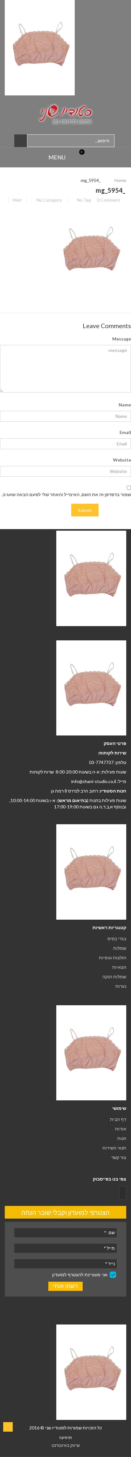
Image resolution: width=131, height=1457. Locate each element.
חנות (121, 1138)
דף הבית (118, 1119)
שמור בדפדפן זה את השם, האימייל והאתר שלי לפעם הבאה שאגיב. (66, 494)
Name (125, 404)
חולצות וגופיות (112, 957)
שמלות (119, 948)
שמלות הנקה (114, 976)
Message (121, 338)
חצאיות (119, 967)
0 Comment (108, 200)
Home (120, 180)
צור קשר (118, 1157)
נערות (120, 986)
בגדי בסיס (116, 938)
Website (122, 460)
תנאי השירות (114, 1147)
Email (125, 432)
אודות (120, 1128)
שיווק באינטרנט (66, 1445)
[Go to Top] (8, 1427)
